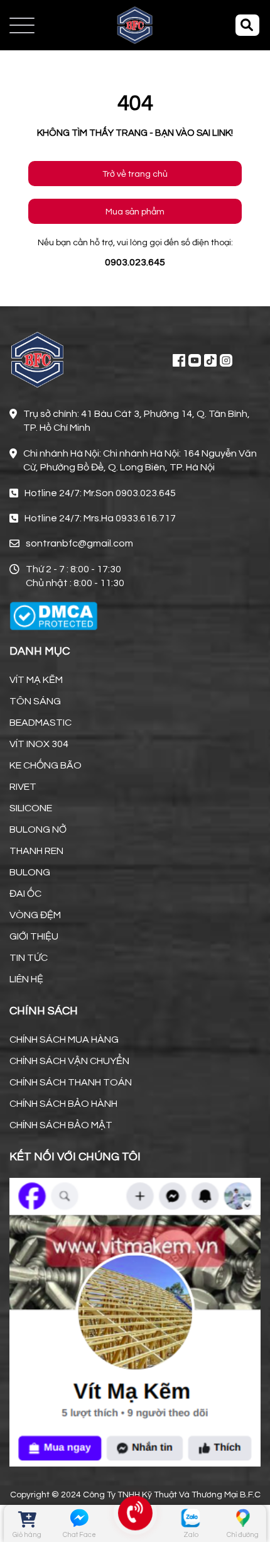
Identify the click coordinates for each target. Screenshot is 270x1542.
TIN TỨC (28, 958)
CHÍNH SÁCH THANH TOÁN (70, 1082)
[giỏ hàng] (27, 1518)
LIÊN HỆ (26, 979)
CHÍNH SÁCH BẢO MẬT (60, 1125)
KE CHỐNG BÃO (45, 765)
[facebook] (135, 1321)
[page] (179, 359)
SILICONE (30, 808)
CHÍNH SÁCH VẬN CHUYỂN (69, 1061)
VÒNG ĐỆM (35, 915)
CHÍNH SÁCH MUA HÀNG (64, 1039)
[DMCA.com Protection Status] (53, 616)
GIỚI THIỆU (33, 936)
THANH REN (36, 851)
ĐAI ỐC (25, 894)
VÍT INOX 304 (38, 744)
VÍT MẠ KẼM (36, 680)
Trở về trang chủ (135, 174)
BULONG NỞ (38, 829)
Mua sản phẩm (135, 212)
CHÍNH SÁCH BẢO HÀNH (63, 1104)
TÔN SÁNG (35, 701)
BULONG (29, 872)
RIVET (22, 787)
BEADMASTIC (40, 723)
